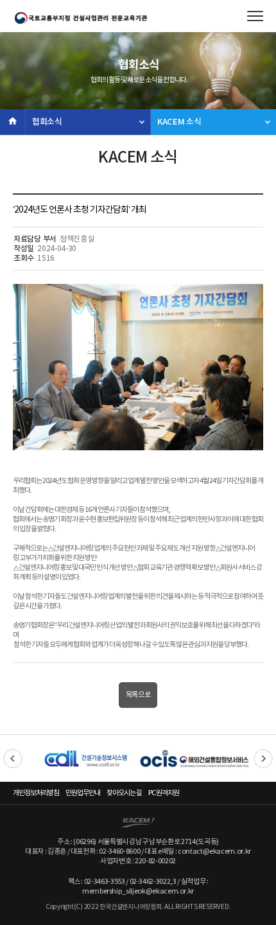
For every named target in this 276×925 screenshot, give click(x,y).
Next (263, 758)
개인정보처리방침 (36, 793)
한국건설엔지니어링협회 (80, 18)
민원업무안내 (82, 793)
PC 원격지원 (163, 793)
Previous (12, 758)
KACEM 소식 (179, 122)
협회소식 (47, 122)
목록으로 (138, 695)
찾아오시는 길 (124, 793)
